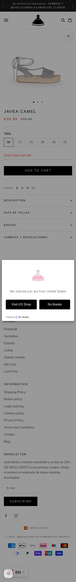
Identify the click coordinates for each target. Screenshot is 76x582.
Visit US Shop (21, 304)
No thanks (55, 304)
